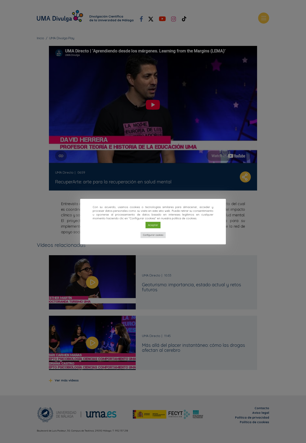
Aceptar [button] (153, 225)
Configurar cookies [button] (153, 234)
